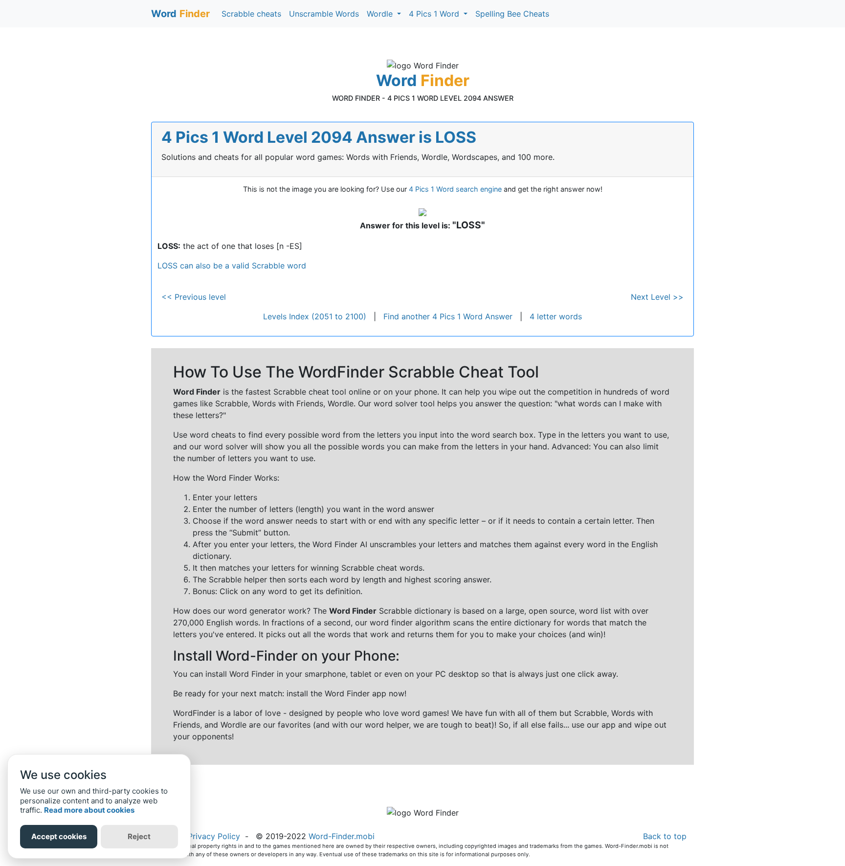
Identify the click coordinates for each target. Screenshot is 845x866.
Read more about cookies (89, 810)
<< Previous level (193, 297)
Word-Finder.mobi (342, 836)
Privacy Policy (214, 836)
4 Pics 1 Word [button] (435, 14)
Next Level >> (657, 297)
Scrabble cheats (251, 14)
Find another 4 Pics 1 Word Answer (447, 316)
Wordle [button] (381, 14)
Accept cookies (59, 836)
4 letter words (556, 316)
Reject (139, 836)
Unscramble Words (324, 14)
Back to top (665, 836)
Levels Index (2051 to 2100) (314, 316)
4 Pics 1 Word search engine (455, 189)
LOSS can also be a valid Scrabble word (231, 265)
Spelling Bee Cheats (512, 14)
